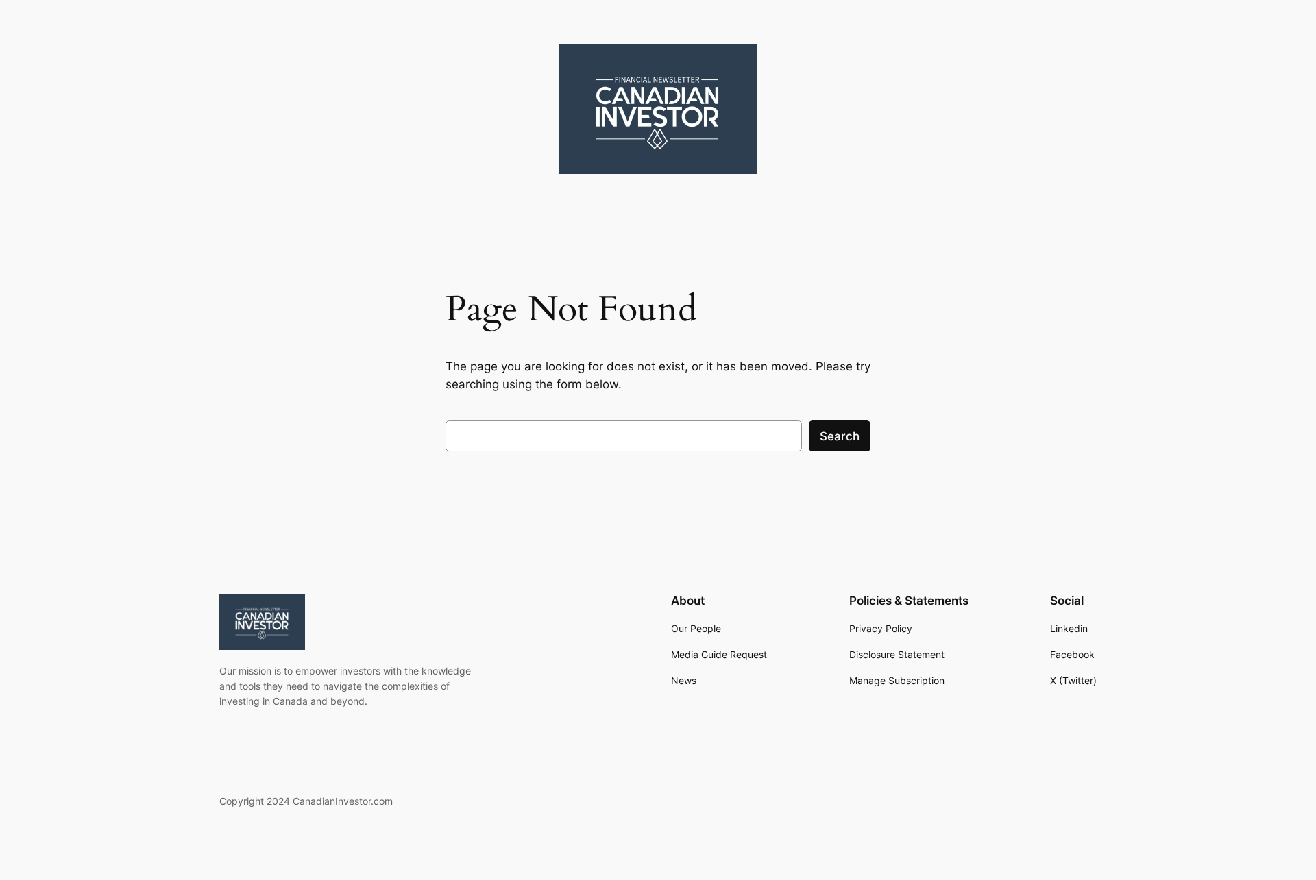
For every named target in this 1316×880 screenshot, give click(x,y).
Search (840, 436)
